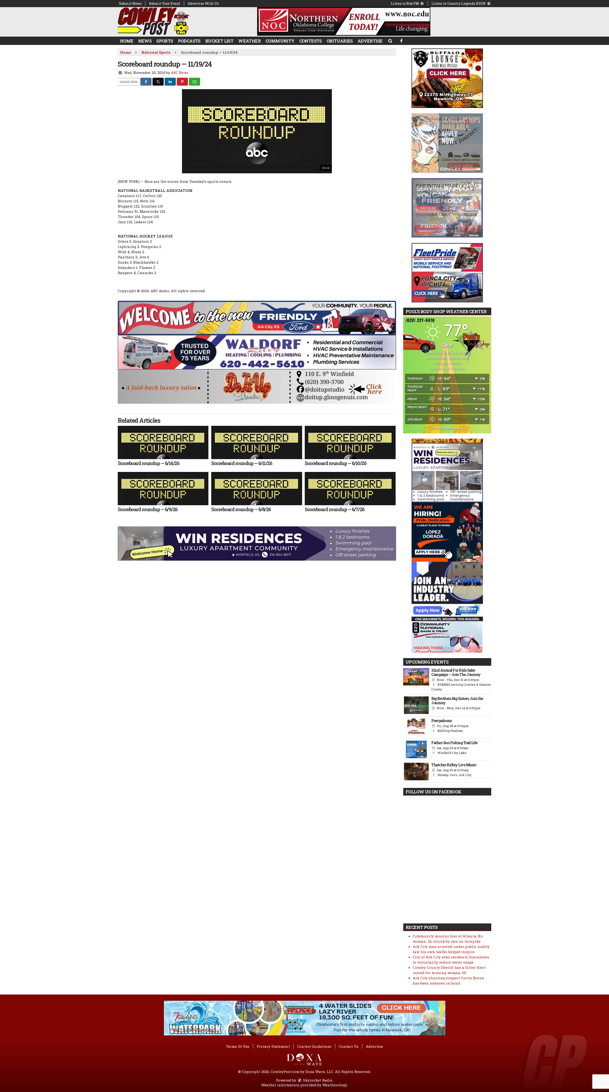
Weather (249, 41)
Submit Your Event (164, 3)
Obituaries (340, 41)
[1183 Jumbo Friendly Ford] (257, 317)
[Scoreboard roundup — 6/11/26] (256, 442)
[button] (390, 41)
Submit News (130, 3)
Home (126, 41)
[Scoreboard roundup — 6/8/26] (256, 488)
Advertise (370, 41)
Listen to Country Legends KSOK (459, 3)
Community (280, 41)
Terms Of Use (237, 1046)
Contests (310, 41)
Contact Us (349, 1046)
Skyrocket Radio (317, 1080)
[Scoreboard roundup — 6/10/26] (350, 442)
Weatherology (334, 1084)
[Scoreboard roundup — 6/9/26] (163, 488)
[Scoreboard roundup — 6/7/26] (350, 488)
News (145, 41)
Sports (164, 41)
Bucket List (219, 41)
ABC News (179, 72)
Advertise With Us (203, 3)
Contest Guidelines (314, 1046)
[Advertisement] (343, 21)
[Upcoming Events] (416, 680)
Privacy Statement (273, 1046)
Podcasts (189, 41)
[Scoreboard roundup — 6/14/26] (163, 442)
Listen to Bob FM (405, 3)
